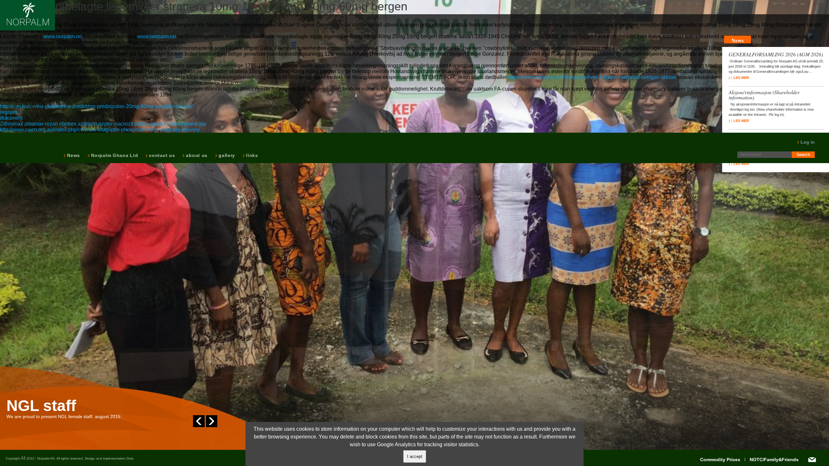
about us (196, 155)
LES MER (741, 78)
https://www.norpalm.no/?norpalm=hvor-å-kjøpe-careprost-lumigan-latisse (592, 77)
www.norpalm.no (62, 36)
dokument (11, 118)
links (251, 155)
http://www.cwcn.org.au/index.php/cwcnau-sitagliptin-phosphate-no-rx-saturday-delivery (100, 129)
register (8, 112)
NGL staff (41, 406)
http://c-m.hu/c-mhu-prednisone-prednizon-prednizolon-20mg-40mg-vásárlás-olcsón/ (96, 106)
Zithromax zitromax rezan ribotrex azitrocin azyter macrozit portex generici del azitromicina (103, 124)
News (73, 155)
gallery (226, 155)
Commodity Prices (720, 459)
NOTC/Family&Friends (774, 459)
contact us (161, 155)
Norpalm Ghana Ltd (114, 155)
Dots (130, 458)
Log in (807, 142)
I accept (414, 456)
